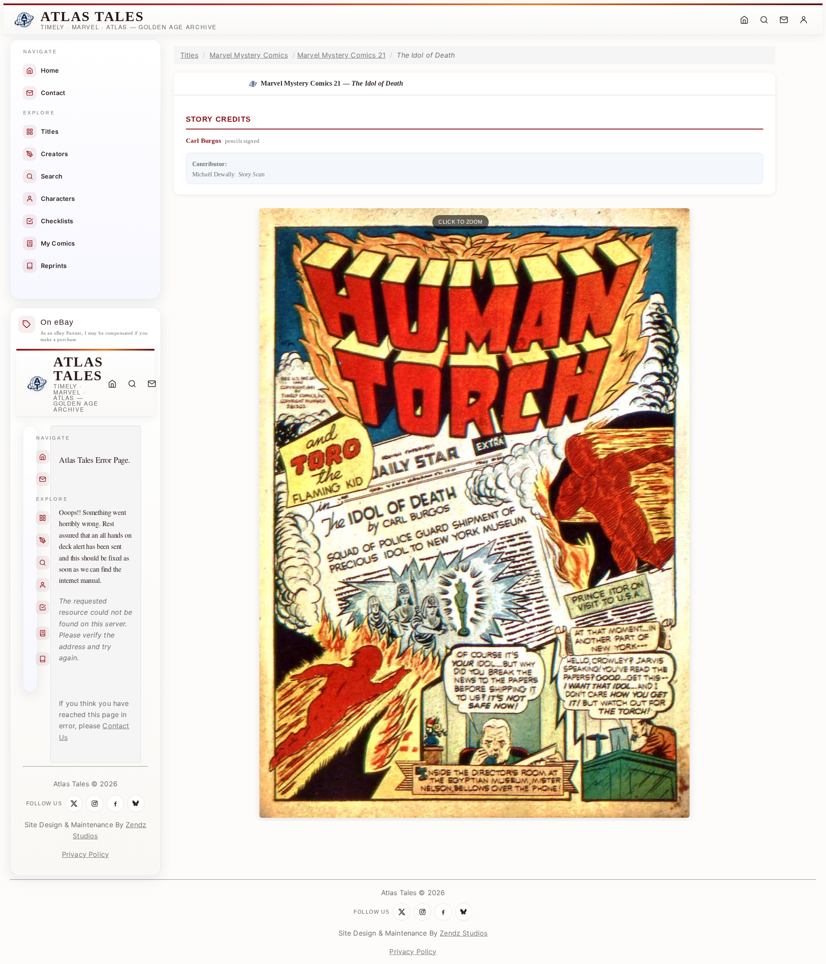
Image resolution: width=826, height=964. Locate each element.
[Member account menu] (803, 19)
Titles (50, 131)
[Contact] (783, 19)
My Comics (58, 243)
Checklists (57, 221)
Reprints (54, 265)
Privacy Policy (85, 854)
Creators (54, 153)
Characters (58, 198)
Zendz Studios (463, 933)
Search (51, 176)
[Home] (744, 19)
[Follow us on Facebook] (115, 803)
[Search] (764, 19)
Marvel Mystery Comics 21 (341, 55)
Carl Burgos (204, 140)
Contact (53, 92)
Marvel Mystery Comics (249, 55)
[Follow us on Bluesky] (136, 803)
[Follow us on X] (74, 803)
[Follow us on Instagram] (94, 803)
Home (50, 70)
